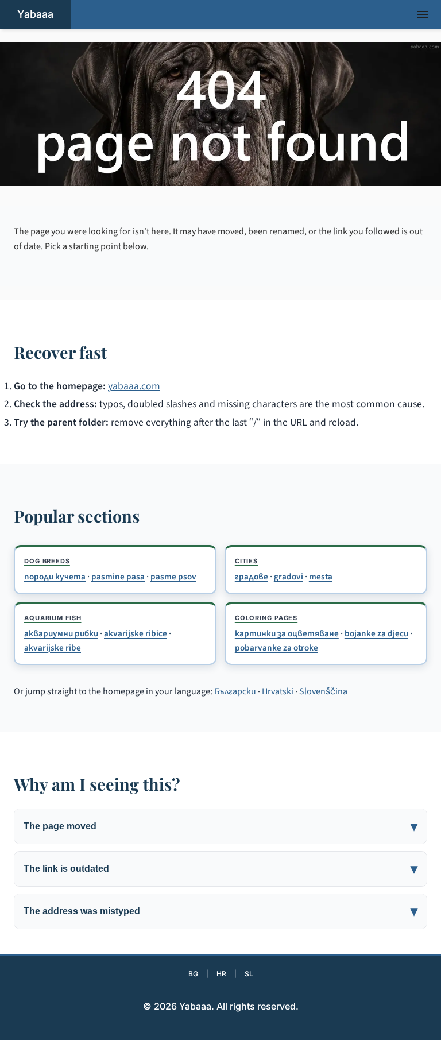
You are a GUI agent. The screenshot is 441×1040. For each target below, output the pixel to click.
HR (221, 973)
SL (249, 973)
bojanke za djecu (376, 633)
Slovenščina (323, 691)
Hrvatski (277, 691)
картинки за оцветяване (287, 633)
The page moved (60, 826)
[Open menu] (422, 14)
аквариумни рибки (61, 633)
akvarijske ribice (135, 633)
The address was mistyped (82, 911)
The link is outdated (66, 868)
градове (251, 576)
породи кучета (55, 576)
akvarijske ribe (52, 647)
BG (193, 973)
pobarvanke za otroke (276, 647)
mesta (320, 576)
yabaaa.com (134, 386)
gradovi (288, 576)
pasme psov (173, 576)
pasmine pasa (118, 576)
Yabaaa (35, 14)
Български (235, 691)
